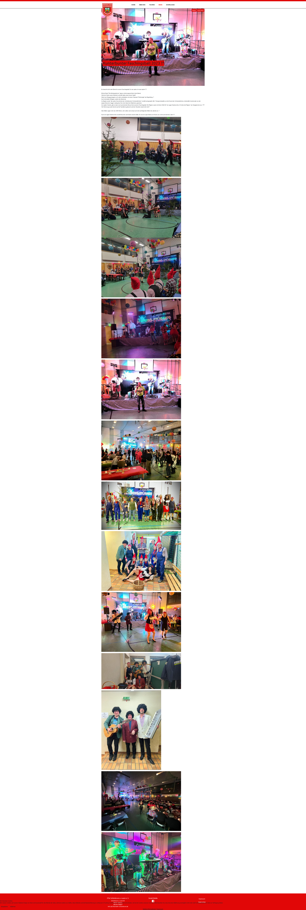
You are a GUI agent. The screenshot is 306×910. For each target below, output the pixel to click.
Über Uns (142, 4)
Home (133, 4)
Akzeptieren (4, 906)
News (160, 4)
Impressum (202, 899)
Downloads (170, 4)
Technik (152, 4)
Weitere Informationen (149, 909)
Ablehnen (13, 906)
